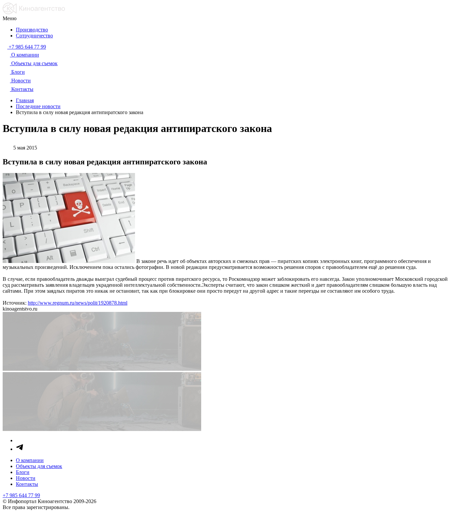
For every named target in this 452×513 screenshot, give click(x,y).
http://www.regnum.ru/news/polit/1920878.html (77, 303)
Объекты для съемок (39, 466)
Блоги (22, 472)
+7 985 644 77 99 (21, 495)
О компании (30, 460)
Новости (25, 478)
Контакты (27, 484)
